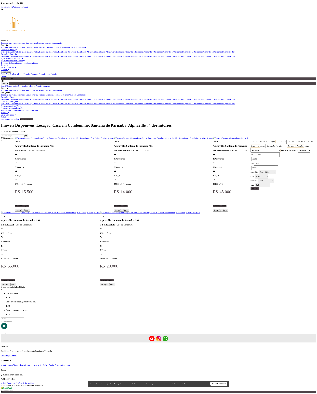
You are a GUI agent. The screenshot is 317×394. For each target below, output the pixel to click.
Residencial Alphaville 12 (204, 52)
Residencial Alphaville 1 (10, 52)
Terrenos (4, 65)
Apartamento (20, 43)
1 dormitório (6, 63)
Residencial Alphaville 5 (86, 52)
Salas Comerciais (8, 67)
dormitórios (254, 172)
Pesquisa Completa (22, 7)
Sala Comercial (32, 43)
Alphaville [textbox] (284, 150)
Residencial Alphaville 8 (124, 52)
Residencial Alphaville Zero (224, 52)
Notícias (54, 74)
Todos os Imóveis (8, 43)
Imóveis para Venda (10, 365)
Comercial (34, 47)
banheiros (254, 181)
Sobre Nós (10, 7)
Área (252, 163)
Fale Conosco (8, 383)
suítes (252, 176)
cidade (262, 146)
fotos (27, 210)
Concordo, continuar (219, 384)
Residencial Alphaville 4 (67, 52)
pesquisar (254, 188)
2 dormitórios (16, 63)
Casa (28, 47)
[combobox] (272, 141)
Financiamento (44, 74)
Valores (253, 155)
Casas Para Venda (8, 50)
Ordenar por (293, 150)
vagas (252, 185)
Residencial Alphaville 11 (184, 52)
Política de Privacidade (24, 383)
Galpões (4, 70)
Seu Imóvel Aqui (16, 74)
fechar (4, 84)
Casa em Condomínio (53, 43)
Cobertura (65, 47)
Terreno (41, 43)
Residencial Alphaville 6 (105, 52)
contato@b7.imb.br (9, 355)
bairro (307, 146)
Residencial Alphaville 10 (164, 52)
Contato (4, 76)
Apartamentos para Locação (12, 61)
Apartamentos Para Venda (11, 58)
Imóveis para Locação (28, 365)
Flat (40, 47)
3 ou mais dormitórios (29, 63)
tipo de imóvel (281, 142)
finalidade (254, 142)
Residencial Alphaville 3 (48, 52)
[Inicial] (15, 38)
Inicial (3, 7)
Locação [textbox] (272, 142)
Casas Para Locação (9, 54)
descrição (19, 210)
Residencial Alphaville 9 (144, 52)
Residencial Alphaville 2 (29, 52)
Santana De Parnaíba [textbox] (295, 146)
